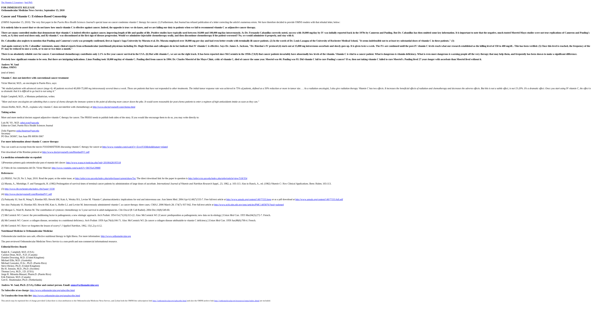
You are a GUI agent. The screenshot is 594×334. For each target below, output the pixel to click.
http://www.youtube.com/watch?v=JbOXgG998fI (76, 168)
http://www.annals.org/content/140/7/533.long (248, 199)
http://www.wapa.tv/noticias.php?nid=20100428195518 (93, 162)
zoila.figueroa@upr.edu (27, 130)
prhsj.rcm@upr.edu (29, 122)
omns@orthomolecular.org (85, 285)
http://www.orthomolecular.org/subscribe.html (52, 290)
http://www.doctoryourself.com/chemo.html (114, 107)
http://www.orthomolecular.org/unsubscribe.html (56, 295)
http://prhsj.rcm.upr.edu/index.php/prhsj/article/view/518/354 (217, 178)
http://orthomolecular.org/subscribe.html (170, 301)
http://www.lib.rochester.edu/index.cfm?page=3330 (30, 189)
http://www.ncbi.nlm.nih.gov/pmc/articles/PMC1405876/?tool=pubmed (249, 204)
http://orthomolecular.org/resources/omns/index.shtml (236, 301)
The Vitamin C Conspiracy (12, 2)
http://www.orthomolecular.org (116, 236)
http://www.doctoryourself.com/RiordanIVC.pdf (65, 152)
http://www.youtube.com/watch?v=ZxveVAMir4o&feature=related (135, 147)
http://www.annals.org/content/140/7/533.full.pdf (319, 199)
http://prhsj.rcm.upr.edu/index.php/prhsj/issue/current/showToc (105, 178)
